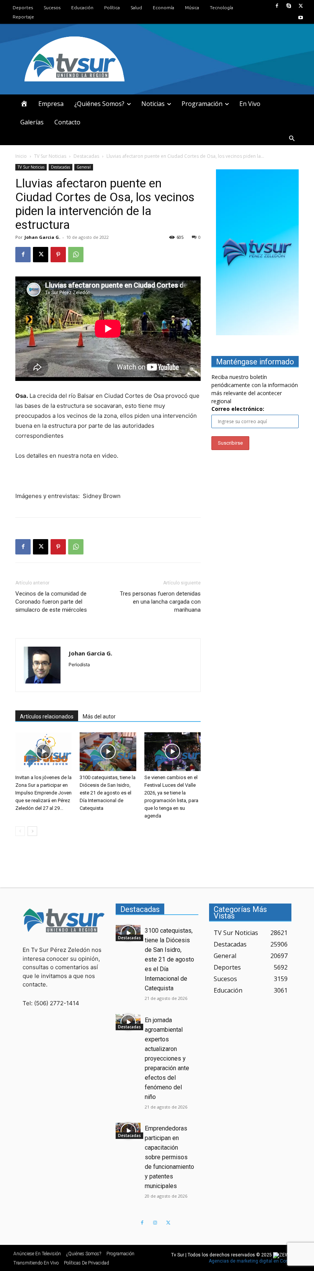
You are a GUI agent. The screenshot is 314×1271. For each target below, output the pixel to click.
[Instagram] (155, 1223)
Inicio (21, 156)
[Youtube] (301, 18)
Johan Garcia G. (42, 237)
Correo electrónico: (237, 408)
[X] (301, 6)
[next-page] (32, 831)
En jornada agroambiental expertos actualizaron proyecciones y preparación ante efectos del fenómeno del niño (167, 1058)
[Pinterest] (58, 254)
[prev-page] (20, 831)
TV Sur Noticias (50, 156)
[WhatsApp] (75, 254)
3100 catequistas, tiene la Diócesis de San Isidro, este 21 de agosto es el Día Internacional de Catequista (108, 793)
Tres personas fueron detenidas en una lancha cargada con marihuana (160, 601)
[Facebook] (277, 6)
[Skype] (289, 6)
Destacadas (86, 156)
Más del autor (99, 716)
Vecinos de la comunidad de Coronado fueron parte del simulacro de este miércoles (51, 601)
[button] (292, 138)
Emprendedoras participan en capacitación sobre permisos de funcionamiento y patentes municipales (169, 1157)
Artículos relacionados (47, 716)
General (84, 167)
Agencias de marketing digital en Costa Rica (256, 1261)
